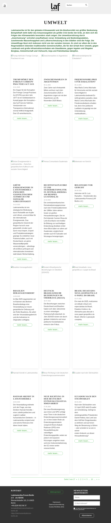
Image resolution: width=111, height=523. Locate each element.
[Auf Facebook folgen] (91, 5)
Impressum (56, 502)
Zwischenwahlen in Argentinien (55, 80)
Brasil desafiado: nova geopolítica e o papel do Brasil (86, 293)
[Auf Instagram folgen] (97, 5)
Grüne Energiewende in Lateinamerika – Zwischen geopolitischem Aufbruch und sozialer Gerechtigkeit (23, 193)
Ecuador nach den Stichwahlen (85, 397)
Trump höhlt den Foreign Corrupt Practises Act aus (23, 81)
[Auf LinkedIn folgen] (108, 5)
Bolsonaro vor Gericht (84, 186)
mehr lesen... (22, 118)
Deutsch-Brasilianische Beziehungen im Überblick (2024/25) (54, 294)
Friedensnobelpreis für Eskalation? (86, 80)
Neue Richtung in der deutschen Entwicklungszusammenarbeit (55, 400)
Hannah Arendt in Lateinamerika (23, 397)
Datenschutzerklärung (56, 504)
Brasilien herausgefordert (23, 292)
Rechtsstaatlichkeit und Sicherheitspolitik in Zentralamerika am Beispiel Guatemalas (55, 191)
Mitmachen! (55, 492)
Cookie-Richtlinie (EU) (56, 507)
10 (92, 479)
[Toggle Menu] (4, 4)
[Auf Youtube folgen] (102, 5)
